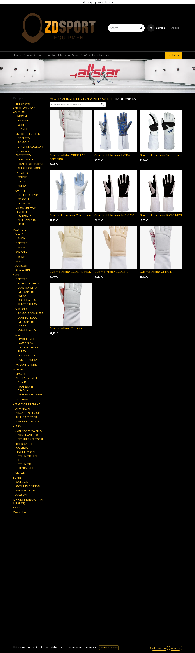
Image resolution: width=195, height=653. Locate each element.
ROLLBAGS (21, 482)
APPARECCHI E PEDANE (26, 404)
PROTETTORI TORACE (30, 163)
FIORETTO (24, 138)
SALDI (16, 507)
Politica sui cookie (108, 647)
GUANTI (20, 190)
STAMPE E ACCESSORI (30, 146)
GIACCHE (20, 373)
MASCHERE (19, 229)
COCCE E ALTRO (27, 300)
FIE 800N (23, 120)
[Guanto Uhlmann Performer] (161, 131)
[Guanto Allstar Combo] (71, 304)
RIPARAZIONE (23, 270)
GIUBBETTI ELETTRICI (28, 134)
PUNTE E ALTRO (27, 304)
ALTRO (22, 185)
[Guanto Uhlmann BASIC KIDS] (161, 191)
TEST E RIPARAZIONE (27, 452)
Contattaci (173, 55)
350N (21, 124)
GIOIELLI (20, 472)
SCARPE (22, 177)
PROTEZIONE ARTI (26, 378)
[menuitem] (18, 55)
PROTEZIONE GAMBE (30, 394)
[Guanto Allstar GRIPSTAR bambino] (71, 131)
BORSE (17, 477)
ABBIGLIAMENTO (28, 435)
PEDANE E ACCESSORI (27, 413)
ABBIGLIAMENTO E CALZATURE (80, 98)
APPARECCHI (22, 408)
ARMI (16, 275)
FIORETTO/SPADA (28, 195)
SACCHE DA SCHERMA (28, 486)
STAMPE (23, 129)
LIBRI (21, 224)
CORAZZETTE (25, 159)
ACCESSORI (24, 203)
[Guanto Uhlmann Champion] (71, 191)
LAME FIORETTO (27, 287)
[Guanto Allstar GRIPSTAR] (161, 247)
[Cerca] (141, 28)
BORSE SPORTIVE (25, 490)
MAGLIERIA (19, 511)
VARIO (19, 261)
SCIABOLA (23, 142)
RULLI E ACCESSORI (26, 417)
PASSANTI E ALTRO (26, 364)
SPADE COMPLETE (28, 339)
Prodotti (54, 98)
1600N (21, 238)
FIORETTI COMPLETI (30, 283)
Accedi (175, 27)
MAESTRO (19, 369)
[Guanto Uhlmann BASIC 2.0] (115, 191)
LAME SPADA (25, 343)
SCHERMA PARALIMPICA (29, 430)
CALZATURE (22, 173)
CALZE (21, 181)
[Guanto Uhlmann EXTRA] (115, 131)
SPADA (19, 234)
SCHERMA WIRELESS (27, 421)
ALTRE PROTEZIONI (29, 168)
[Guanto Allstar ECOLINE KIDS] (71, 247)
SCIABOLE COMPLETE (30, 313)
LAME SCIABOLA (27, 317)
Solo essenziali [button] (159, 648)
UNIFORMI (21, 116)
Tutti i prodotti (21, 104)
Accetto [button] (175, 648)
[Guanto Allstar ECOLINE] (115, 247)
